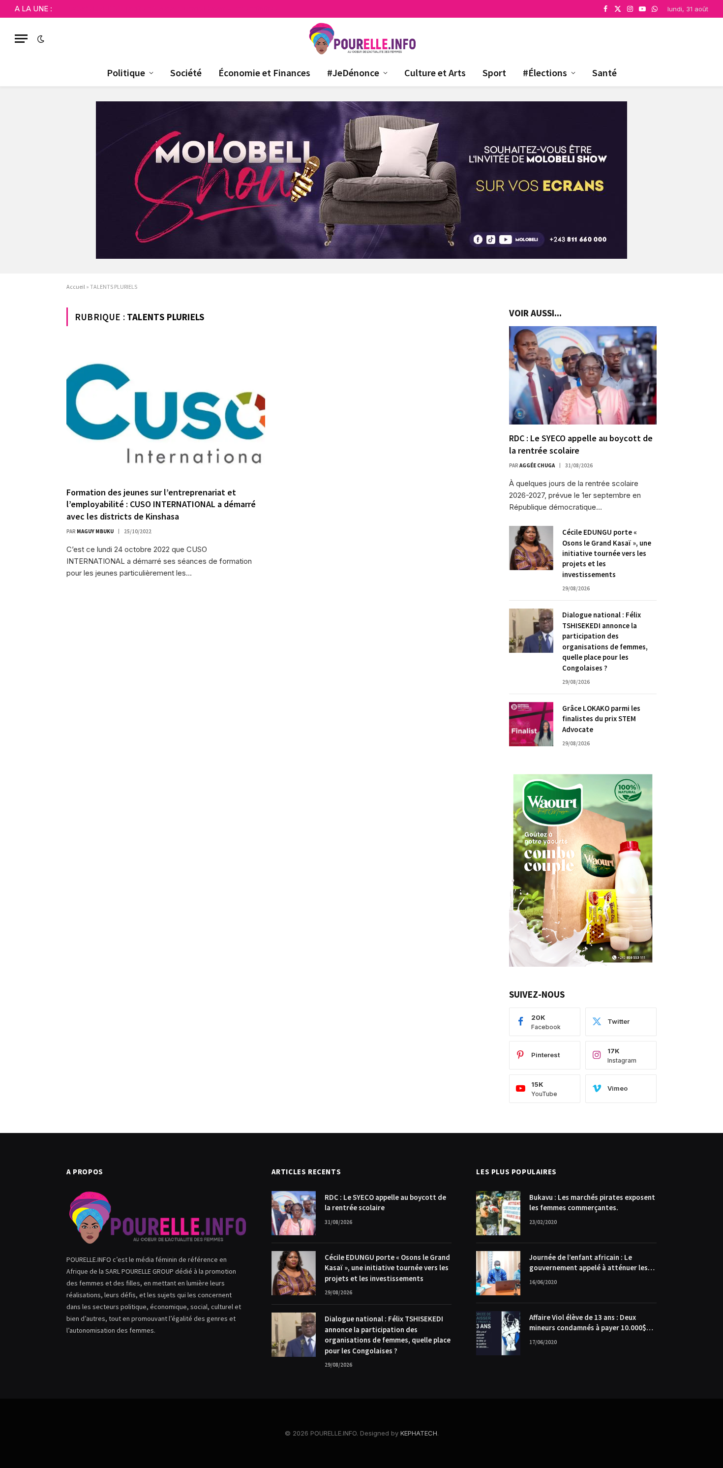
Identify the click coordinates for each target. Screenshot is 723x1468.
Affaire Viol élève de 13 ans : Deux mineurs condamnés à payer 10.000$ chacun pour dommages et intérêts (587, 1323)
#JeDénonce (353, 72)
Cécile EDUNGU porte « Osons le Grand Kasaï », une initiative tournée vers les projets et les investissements (180, 8)
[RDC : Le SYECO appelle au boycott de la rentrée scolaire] (583, 375)
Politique (126, 72)
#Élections (545, 72)
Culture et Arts (435, 72)
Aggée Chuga (537, 465)
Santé (604, 72)
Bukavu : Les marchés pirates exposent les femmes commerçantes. (592, 1202)
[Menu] (21, 39)
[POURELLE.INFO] (361, 39)
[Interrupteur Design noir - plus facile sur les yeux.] (40, 39)
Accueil (75, 286)
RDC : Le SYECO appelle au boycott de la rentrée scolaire (581, 444)
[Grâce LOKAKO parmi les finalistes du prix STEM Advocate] (531, 724)
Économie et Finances (264, 72)
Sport (494, 72)
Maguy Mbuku (95, 531)
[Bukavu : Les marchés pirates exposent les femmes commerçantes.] (498, 1213)
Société (186, 72)
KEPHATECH (418, 1433)
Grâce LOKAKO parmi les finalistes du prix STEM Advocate (601, 718)
